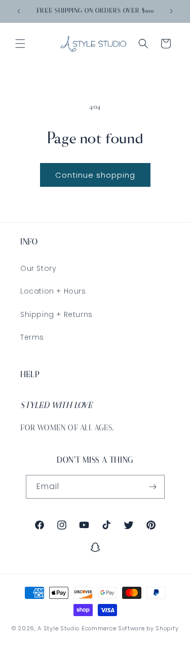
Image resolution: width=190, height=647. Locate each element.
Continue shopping (95, 175)
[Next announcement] (171, 11)
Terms (32, 337)
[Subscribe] (153, 487)
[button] (20, 43)
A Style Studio (58, 628)
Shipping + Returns (56, 314)
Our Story (38, 268)
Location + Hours (53, 291)
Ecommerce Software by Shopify (130, 628)
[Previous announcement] (19, 11)
